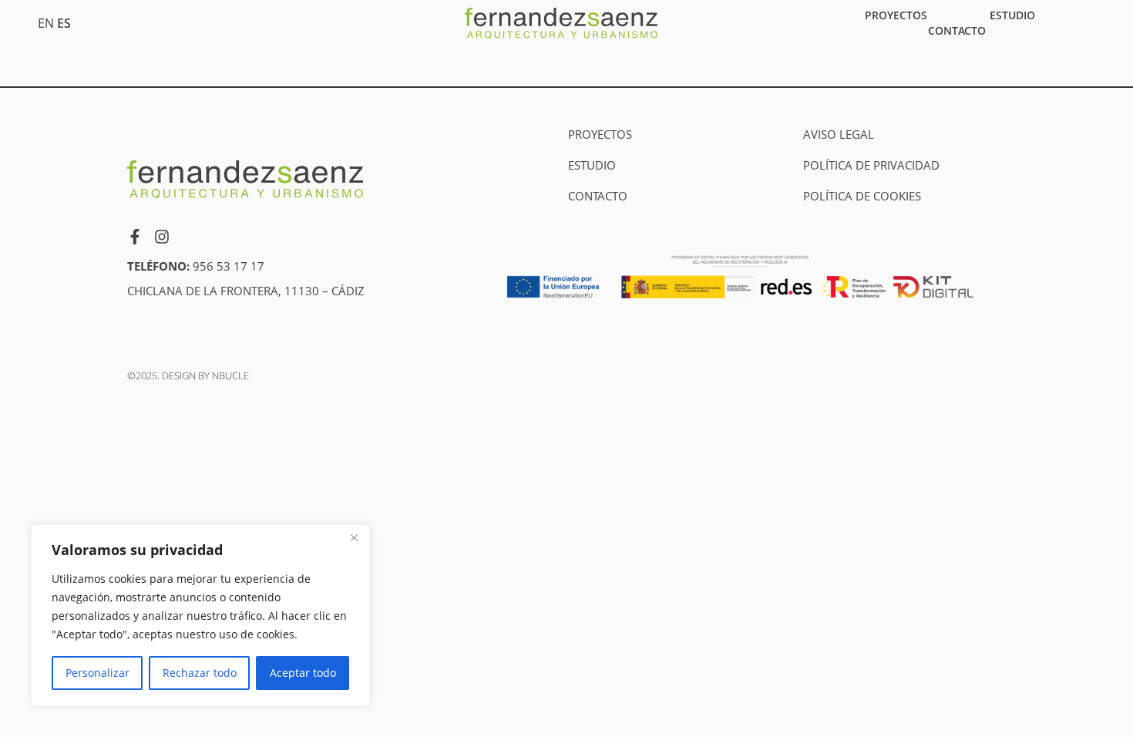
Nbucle (230, 375)
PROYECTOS (896, 15)
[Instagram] (162, 236)
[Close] (354, 537)
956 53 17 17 (228, 266)
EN (46, 23)
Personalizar (97, 672)
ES (64, 23)
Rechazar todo (200, 672)
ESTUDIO (1012, 15)
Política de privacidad (871, 165)
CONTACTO (957, 30)
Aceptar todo (303, 672)
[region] (200, 615)
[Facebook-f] (135, 236)
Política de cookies (862, 196)
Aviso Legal (838, 134)
